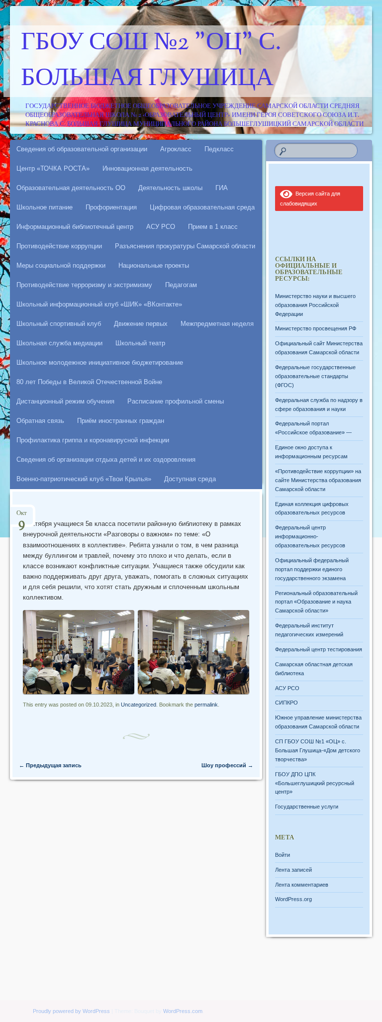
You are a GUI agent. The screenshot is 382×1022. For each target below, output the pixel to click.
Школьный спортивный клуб (58, 323)
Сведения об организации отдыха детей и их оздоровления (105, 459)
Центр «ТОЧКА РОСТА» (53, 168)
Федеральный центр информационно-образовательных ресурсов (310, 536)
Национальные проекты (153, 265)
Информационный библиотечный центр (74, 226)
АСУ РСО (160, 226)
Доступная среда (190, 479)
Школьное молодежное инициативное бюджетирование (99, 362)
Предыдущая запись (50, 765)
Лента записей (293, 870)
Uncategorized (138, 705)
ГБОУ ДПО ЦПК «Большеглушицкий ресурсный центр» (314, 783)
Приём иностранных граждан (120, 420)
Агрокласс (175, 149)
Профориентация (111, 207)
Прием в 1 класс (213, 226)
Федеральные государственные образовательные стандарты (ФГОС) (315, 376)
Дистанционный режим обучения (65, 401)
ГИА (221, 188)
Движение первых (141, 323)
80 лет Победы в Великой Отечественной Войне (89, 382)
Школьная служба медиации (59, 343)
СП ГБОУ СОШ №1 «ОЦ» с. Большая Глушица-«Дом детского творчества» (317, 750)
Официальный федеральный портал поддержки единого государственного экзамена (312, 569)
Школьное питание (44, 207)
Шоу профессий (227, 765)
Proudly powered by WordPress (71, 1011)
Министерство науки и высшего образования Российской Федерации (315, 305)
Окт (21, 516)
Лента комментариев (301, 885)
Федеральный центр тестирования (318, 649)
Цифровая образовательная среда (202, 207)
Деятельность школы (170, 188)
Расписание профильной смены (175, 401)
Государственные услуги (306, 807)
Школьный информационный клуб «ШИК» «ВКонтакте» (99, 304)
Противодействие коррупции (59, 246)
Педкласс (219, 149)
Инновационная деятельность (147, 168)
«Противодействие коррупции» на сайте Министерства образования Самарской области (318, 480)
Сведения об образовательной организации (81, 149)
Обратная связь (40, 420)
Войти (282, 855)
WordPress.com (182, 1011)
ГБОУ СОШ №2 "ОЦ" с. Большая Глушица (151, 61)
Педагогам (181, 285)
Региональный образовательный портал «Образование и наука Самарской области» (316, 602)
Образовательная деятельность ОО (70, 188)
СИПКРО (286, 703)
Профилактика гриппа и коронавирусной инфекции (92, 440)
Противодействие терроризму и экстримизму (84, 285)
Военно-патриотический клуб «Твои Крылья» (83, 479)
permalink (206, 705)
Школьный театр (140, 343)
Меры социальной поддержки (60, 265)
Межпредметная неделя (217, 323)
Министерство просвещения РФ (315, 328)
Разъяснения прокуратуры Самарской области (185, 246)
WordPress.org (293, 899)
